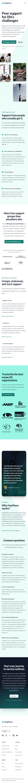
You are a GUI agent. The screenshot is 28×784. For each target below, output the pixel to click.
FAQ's (3, 766)
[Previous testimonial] (20, 492)
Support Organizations (7, 752)
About (16, 745)
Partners (4, 755)
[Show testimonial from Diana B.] (5, 492)
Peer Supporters (6, 749)
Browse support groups (8, 316)
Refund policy (18, 769)
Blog (16, 749)
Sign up (21, 42)
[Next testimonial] (23, 492)
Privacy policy (18, 766)
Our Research (18, 752)
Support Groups (5, 745)
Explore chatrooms (7, 336)
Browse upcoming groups (14, 241)
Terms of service (19, 763)
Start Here (14, 696)
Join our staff (18, 755)
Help (3, 763)
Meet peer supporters (8, 357)
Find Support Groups (9, 42)
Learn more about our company (11, 530)
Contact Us (4, 769)
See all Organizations (8, 394)
